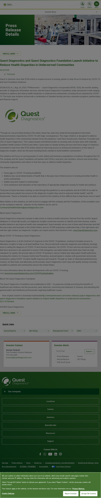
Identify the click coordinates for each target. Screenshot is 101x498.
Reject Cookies (70, 494)
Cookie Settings (8, 493)
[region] (50, 485)
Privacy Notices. (78, 489)
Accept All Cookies (88, 494)
